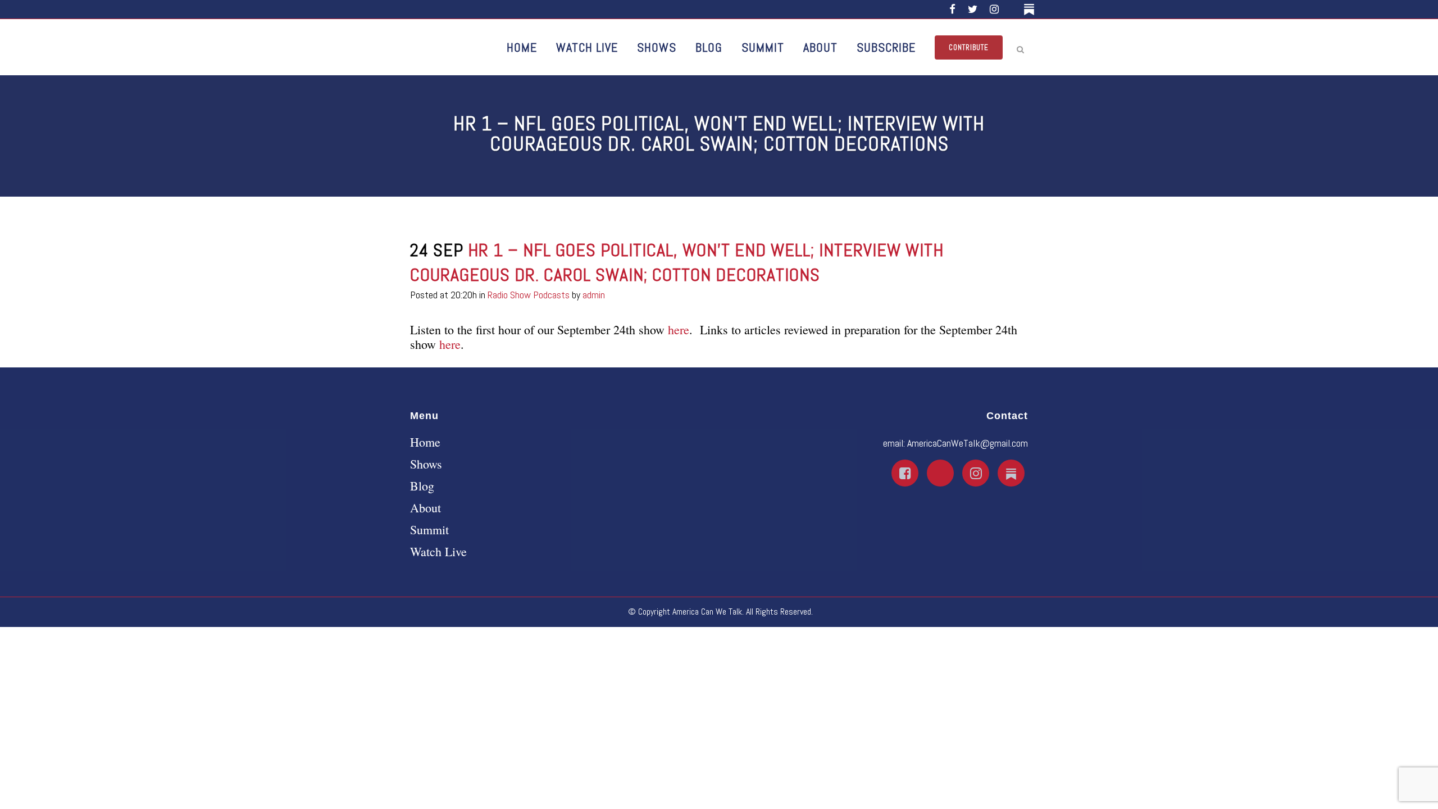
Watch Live (438, 552)
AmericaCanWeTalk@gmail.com (967, 443)
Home (425, 442)
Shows (426, 464)
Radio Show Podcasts (529, 294)
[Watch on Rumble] (1013, 9)
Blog (422, 486)
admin (594, 294)
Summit (429, 530)
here (678, 329)
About (425, 508)
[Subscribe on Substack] (1031, 9)
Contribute (969, 47)
